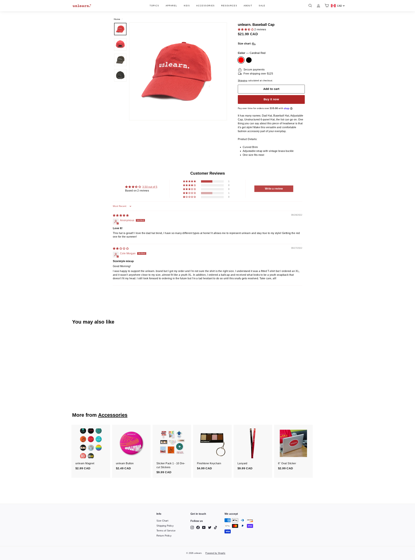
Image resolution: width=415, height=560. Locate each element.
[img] (121, 215)
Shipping (242, 80)
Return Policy (164, 535)
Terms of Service (165, 530)
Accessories (205, 6)
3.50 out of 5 (149, 186)
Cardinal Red (241, 60)
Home (117, 19)
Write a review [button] (274, 188)
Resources (229, 6)
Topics (154, 6)
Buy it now (271, 99)
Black (249, 60)
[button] (246, 29)
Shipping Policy (165, 525)
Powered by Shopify (215, 553)
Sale (262, 6)
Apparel (171, 6)
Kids (187, 6)
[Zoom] (178, 71)
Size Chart (162, 520)
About (248, 6)
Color (251, 53)
